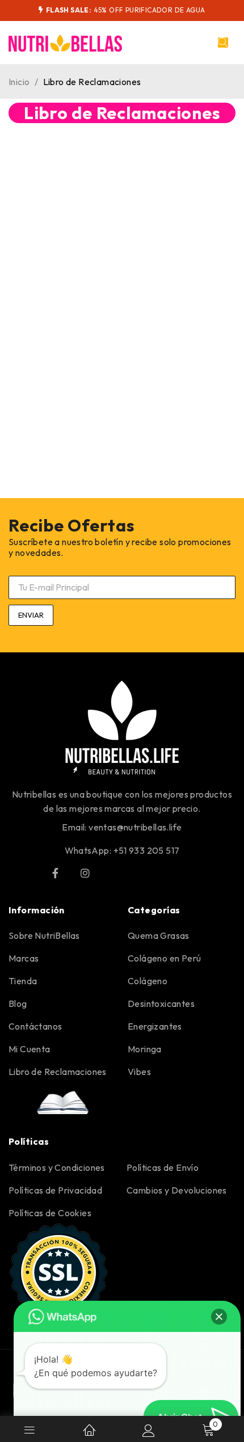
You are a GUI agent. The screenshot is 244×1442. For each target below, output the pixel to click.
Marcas (24, 958)
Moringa (145, 1049)
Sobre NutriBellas (44, 935)
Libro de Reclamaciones (58, 1071)
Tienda (23, 980)
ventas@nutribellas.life (135, 827)
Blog (18, 1003)
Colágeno (147, 980)
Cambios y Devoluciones (177, 1190)
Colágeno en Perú (164, 958)
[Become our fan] (55, 873)
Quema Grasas (159, 935)
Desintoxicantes (161, 1003)
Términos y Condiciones (57, 1167)
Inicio (19, 81)
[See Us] (85, 873)
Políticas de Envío (163, 1167)
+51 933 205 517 (146, 850)
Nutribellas (34, 794)
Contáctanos (35, 1026)
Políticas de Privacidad (55, 1190)
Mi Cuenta (30, 1049)
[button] (219, 1317)
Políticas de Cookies (50, 1212)
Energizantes (155, 1026)
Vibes (139, 1071)
